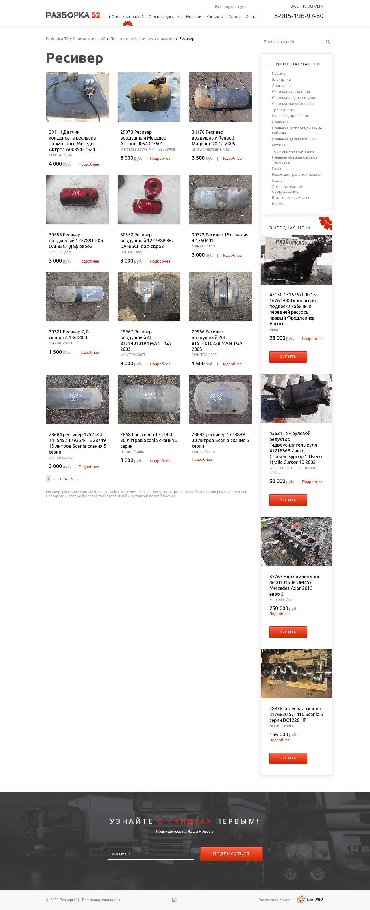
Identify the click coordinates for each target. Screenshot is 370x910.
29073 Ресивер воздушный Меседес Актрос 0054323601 (143, 137)
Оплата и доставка (165, 16)
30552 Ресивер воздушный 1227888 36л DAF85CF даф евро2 (147, 240)
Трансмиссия (283, 109)
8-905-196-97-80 (299, 15)
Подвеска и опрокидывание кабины (297, 130)
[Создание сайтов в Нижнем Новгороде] (310, 902)
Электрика (281, 79)
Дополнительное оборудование (287, 189)
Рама (276, 168)
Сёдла (277, 180)
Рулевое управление (290, 115)
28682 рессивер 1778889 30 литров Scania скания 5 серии (220, 440)
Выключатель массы (290, 197)
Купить (288, 356)
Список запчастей (128, 16)
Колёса (278, 203)
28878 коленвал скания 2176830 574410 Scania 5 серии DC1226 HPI (296, 714)
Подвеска (280, 122)
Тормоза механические (293, 151)
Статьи (234, 16)
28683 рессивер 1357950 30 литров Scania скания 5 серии (149, 440)
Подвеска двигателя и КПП (295, 139)
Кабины (279, 73)
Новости (193, 16)
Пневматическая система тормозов (294, 160)
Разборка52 (70, 900)
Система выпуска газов (293, 103)
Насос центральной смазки (296, 174)
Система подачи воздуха (294, 97)
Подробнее (89, 164)
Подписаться (231, 853)
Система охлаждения (291, 91)
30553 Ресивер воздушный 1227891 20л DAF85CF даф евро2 (76, 240)
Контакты (215, 16)
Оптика (278, 145)
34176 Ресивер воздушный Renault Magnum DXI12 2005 (213, 137)
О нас (251, 16)
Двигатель (281, 85)
